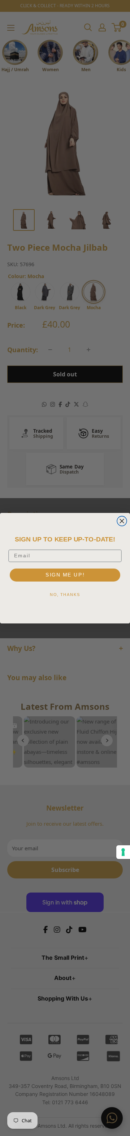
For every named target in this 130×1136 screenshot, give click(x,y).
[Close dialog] (122, 521)
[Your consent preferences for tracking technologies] (123, 852)
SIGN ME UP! (65, 574)
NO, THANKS (65, 594)
